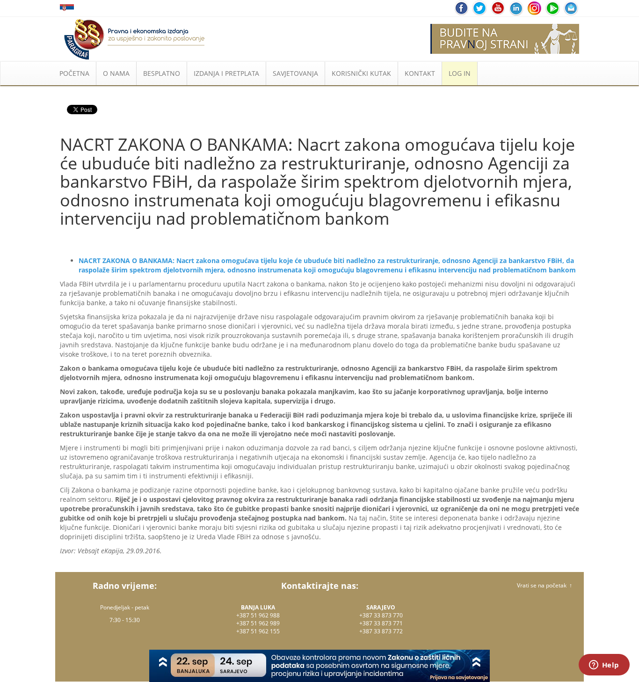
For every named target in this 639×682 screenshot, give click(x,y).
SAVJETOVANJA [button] (295, 73)
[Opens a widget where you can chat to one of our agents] (604, 665)
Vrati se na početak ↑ (544, 585)
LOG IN (460, 73)
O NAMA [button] (116, 73)
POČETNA (74, 73)
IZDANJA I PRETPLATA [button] (226, 73)
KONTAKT (420, 73)
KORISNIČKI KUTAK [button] (361, 73)
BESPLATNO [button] (161, 73)
